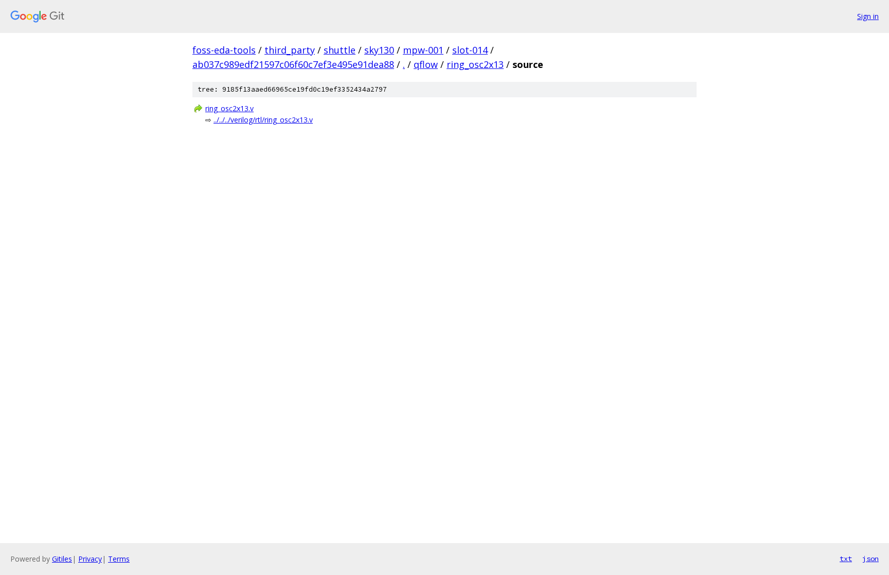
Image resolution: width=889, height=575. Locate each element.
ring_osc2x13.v (229, 108)
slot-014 (470, 50)
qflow (426, 64)
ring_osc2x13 (475, 64)
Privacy (90, 559)
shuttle (339, 50)
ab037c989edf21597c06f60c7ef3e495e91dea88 (293, 64)
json (870, 558)
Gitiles (62, 559)
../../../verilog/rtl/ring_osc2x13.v (263, 120)
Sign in (868, 16)
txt (846, 558)
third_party (289, 50)
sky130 (379, 50)
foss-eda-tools (224, 50)
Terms (119, 559)
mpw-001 (423, 50)
